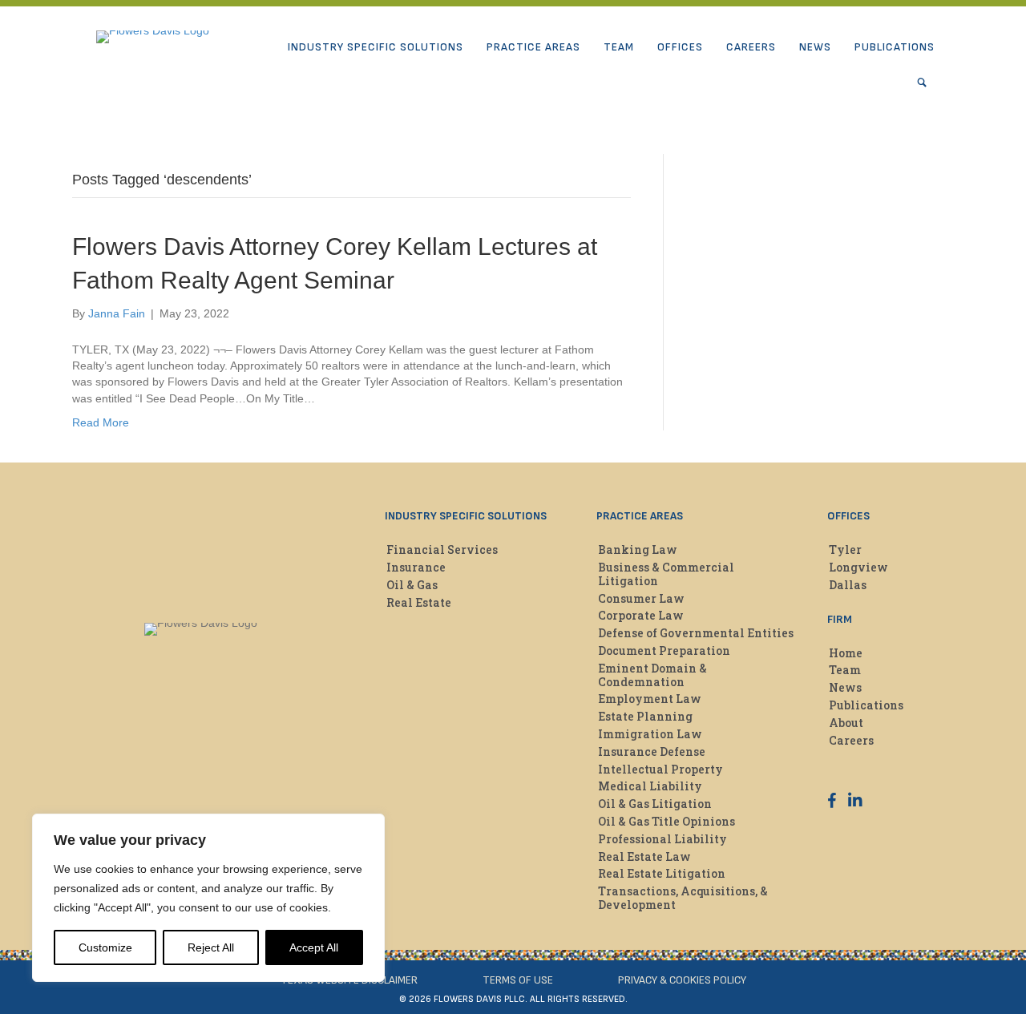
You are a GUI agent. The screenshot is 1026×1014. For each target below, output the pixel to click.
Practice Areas (533, 47)
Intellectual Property (660, 769)
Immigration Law (650, 733)
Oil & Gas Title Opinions (666, 821)
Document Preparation (664, 650)
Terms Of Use (518, 980)
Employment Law (649, 698)
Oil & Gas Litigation (655, 803)
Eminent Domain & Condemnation (652, 675)
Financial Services (442, 549)
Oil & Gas (412, 584)
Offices (680, 47)
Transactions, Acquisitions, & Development (683, 897)
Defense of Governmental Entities (696, 632)
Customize (105, 947)
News (815, 47)
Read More (100, 422)
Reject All (211, 947)
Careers (751, 47)
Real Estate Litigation (661, 873)
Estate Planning (645, 716)
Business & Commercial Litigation (666, 574)
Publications (894, 47)
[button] (925, 82)
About (846, 722)
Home (845, 653)
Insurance (416, 567)
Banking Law (637, 549)
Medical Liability (650, 786)
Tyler (845, 549)
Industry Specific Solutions (375, 47)
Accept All (313, 947)
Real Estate (418, 602)
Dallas (847, 584)
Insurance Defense (651, 751)
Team (619, 47)
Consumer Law (641, 598)
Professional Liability (662, 838)
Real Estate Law (644, 856)
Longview (858, 567)
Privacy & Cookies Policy (682, 980)
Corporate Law (641, 615)
